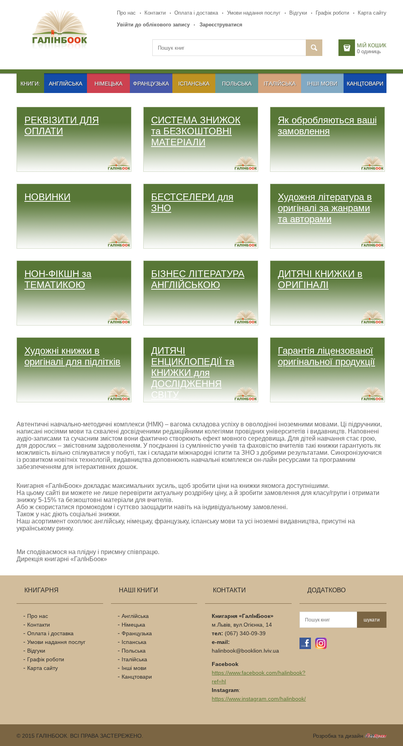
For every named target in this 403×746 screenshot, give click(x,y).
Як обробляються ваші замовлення (327, 125)
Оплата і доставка (196, 13)
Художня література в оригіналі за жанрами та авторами (325, 208)
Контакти (155, 13)
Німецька (108, 83)
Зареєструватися (221, 25)
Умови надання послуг (254, 13)
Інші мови (322, 83)
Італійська (280, 83)
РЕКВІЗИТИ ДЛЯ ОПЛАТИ (61, 125)
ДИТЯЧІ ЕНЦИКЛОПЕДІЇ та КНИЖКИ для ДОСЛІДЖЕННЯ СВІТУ (192, 372)
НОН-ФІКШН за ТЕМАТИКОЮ (57, 279)
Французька (151, 83)
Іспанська (193, 83)
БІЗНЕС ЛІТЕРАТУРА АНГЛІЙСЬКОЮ (197, 279)
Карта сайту (372, 13)
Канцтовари (365, 83)
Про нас (126, 13)
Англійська (65, 83)
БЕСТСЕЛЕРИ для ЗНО (192, 202)
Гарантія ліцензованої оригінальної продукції (326, 356)
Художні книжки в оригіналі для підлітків (72, 356)
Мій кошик (371, 45)
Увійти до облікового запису (153, 25)
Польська (236, 83)
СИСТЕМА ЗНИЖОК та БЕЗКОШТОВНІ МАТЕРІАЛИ (195, 131)
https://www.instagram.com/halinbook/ (259, 699)
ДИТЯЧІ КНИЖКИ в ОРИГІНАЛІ (320, 279)
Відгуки (298, 13)
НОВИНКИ (47, 197)
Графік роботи (332, 13)
